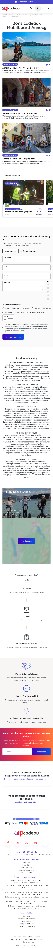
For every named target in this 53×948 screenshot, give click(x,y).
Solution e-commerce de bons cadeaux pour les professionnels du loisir (26, 898)
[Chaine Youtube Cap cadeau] (26, 843)
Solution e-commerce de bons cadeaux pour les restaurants (26, 886)
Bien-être (26, 865)
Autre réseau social (36, 312)
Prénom (7, 257)
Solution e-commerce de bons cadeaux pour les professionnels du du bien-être (26, 893)
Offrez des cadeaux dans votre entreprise (26, 906)
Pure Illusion (36, 945)
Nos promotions (26, 924)
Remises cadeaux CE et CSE (26, 908)
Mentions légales (26, 942)
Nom (5, 266)
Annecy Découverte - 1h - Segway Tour (20, 68)
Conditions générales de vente (26, 937)
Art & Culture (26, 873)
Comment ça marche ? (26, 919)
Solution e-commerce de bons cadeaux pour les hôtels (26, 890)
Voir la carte (26, 541)
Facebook (20, 312)
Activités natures (21, 14)
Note (49, 281)
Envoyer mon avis (13, 337)
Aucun (7, 308)
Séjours (26, 862)
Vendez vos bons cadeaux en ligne (26, 880)
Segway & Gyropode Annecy (11, 16)
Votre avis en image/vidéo (11, 304)
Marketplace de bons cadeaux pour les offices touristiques (26, 902)
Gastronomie (26, 867)
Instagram (8, 312)
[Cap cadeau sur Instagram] (17, 843)
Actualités (26, 921)
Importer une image (21, 308)
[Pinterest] (36, 843)
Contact (26, 916)
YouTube (37, 308)
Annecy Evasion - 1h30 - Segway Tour (20, 113)
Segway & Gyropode (35, 14)
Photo (6, 316)
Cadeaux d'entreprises (26, 926)
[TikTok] (45, 843)
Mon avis (7, 282)
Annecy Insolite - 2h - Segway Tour (18, 158)
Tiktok (48, 308)
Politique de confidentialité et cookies (26, 939)
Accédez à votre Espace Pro (26, 883)
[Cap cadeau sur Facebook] (8, 843)
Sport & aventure (8, 14)
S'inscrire (41, 752)
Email (6, 275)
